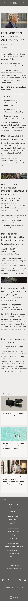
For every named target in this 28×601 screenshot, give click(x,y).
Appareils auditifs (6, 47)
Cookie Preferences (13, 553)
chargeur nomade (10, 316)
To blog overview (7, 11)
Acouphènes (13, 523)
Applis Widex (13, 511)
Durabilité (13, 562)
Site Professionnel (13, 565)
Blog (13, 535)
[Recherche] (23, 2)
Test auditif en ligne (13, 516)
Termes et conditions (13, 550)
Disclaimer (13, 557)
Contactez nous (13, 538)
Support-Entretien (13, 531)
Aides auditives (13, 504)
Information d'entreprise (13, 569)
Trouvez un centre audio (13, 528)
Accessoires (13, 508)
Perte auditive (13, 519)
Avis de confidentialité (13, 543)
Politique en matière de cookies (13, 547)
